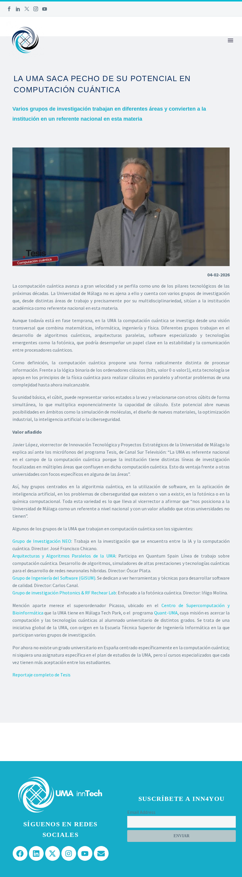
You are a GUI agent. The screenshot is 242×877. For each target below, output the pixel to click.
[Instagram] (35, 8)
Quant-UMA (166, 613)
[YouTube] (44, 8)
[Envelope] (101, 853)
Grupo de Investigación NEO (41, 541)
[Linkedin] (36, 853)
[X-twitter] (52, 853)
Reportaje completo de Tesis (41, 675)
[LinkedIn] (18, 8)
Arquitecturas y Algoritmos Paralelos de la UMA (63, 556)
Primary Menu (230, 40)
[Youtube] (85, 853)
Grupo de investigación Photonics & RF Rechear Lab (64, 593)
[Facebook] (9, 8)
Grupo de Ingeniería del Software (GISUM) (53, 578)
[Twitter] (26, 8)
